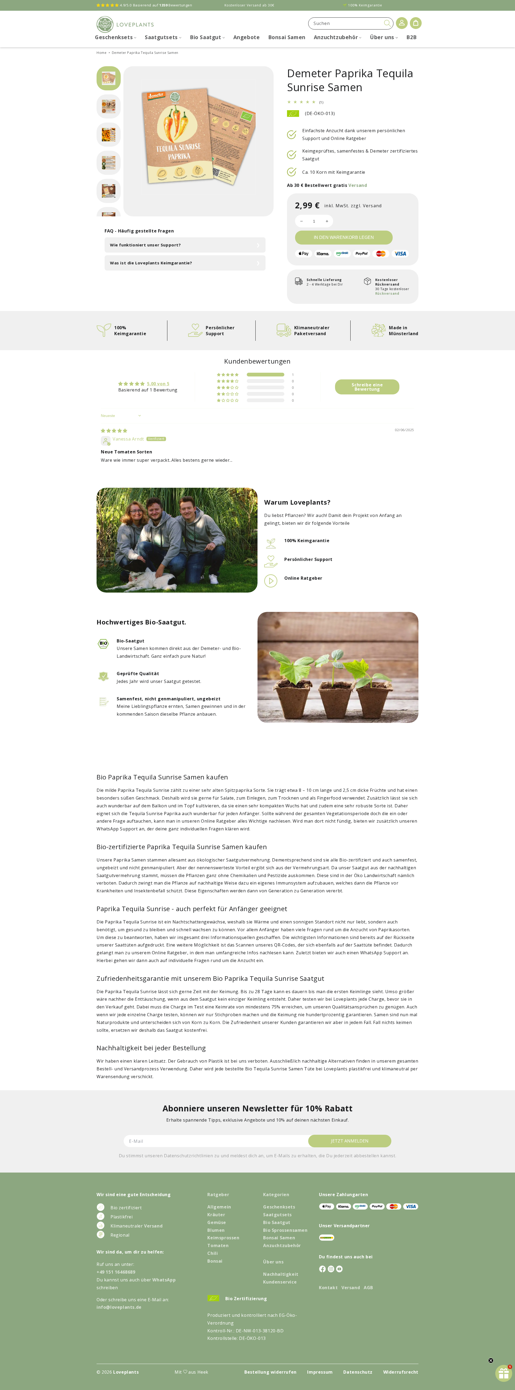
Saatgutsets (277, 1215)
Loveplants (126, 1372)
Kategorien (276, 1194)
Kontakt (328, 1288)
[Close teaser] (491, 1360)
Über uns (273, 1262)
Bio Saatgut (276, 1222)
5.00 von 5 (158, 384)
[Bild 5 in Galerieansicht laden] (109, 191)
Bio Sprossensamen (285, 1230)
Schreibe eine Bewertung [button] (367, 387)
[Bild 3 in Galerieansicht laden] (109, 135)
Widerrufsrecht (400, 1372)
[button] (228, 374)
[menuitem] (115, 37)
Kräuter (216, 1215)
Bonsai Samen (279, 1238)
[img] (114, 431)
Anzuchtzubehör (282, 1245)
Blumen (216, 1230)
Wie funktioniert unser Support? (145, 244)
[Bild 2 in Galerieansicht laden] (109, 106)
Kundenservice (280, 1282)
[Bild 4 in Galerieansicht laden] (109, 163)
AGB (368, 1288)
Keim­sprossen (223, 1238)
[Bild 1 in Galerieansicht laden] (109, 78)
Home (101, 52)
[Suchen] (387, 23)
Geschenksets (279, 1207)
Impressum (320, 1372)
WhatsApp (164, 1280)
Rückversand (387, 293)
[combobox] (350, 23)
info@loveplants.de (119, 1307)
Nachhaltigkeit (280, 1274)
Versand (357, 185)
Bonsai (215, 1261)
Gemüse (216, 1222)
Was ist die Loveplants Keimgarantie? (151, 262)
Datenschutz (358, 1372)
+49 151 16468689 (116, 1272)
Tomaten (218, 1245)
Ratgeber (218, 1194)
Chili (212, 1253)
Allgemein (219, 1207)
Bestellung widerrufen (270, 1372)
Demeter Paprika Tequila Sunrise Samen (145, 52)
